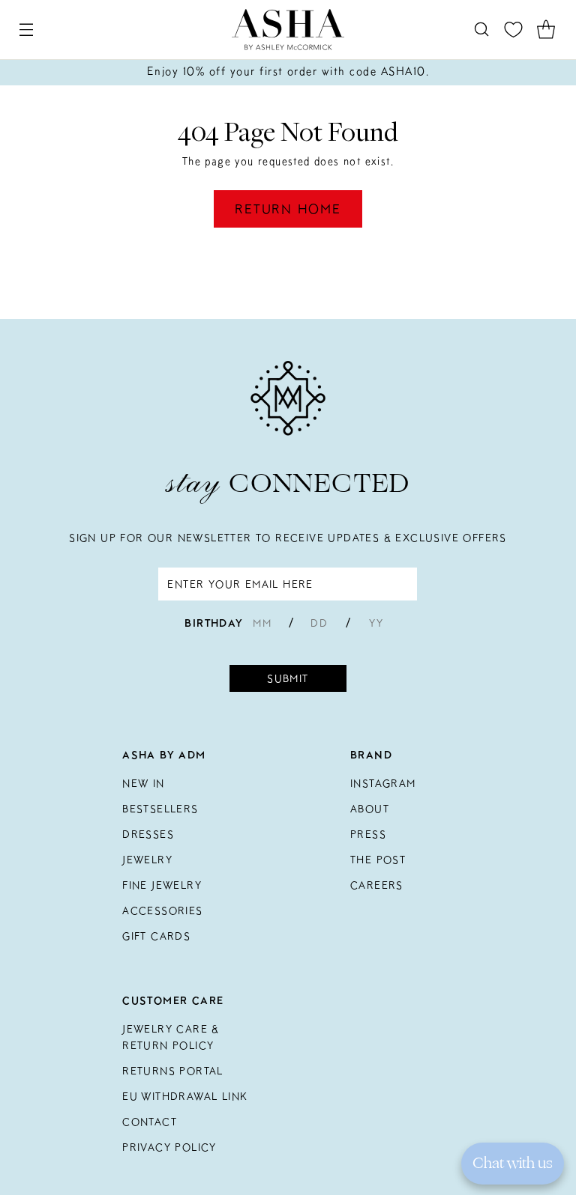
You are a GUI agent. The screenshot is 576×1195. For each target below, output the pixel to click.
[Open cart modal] (545, 29)
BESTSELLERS (160, 809)
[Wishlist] (513, 29)
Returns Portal (173, 1071)
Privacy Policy (169, 1147)
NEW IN (143, 783)
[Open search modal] (481, 29)
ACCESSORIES (162, 910)
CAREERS (377, 885)
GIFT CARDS (156, 936)
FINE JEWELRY (162, 885)
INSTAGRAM (383, 783)
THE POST (378, 860)
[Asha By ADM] (288, 29)
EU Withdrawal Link (185, 1096)
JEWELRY (147, 860)
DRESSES (148, 834)
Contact (149, 1122)
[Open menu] (25, 29)
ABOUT (369, 809)
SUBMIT (287, 678)
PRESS (368, 834)
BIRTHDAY (213, 623)
